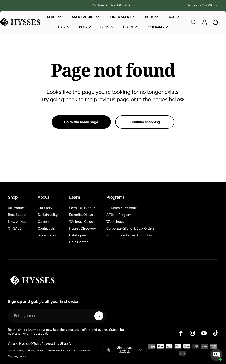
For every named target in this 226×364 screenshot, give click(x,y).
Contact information (78, 350)
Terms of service (55, 350)
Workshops (115, 222)
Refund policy (16, 350)
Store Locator (48, 235)
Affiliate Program (118, 215)
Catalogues (77, 235)
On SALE (14, 228)
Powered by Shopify (56, 343)
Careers (43, 222)
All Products (17, 208)
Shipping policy (17, 356)
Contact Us (46, 228)
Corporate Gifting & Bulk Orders (130, 228)
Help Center (78, 242)
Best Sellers (17, 215)
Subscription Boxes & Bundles (129, 235)
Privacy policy (35, 350)
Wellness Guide (81, 222)
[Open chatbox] (216, 355)
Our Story (45, 208)
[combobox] (202, 5)
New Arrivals (17, 222)
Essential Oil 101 (81, 215)
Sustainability (48, 215)
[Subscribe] (98, 315)
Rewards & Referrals (121, 208)
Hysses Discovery (82, 228)
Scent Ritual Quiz (82, 208)
